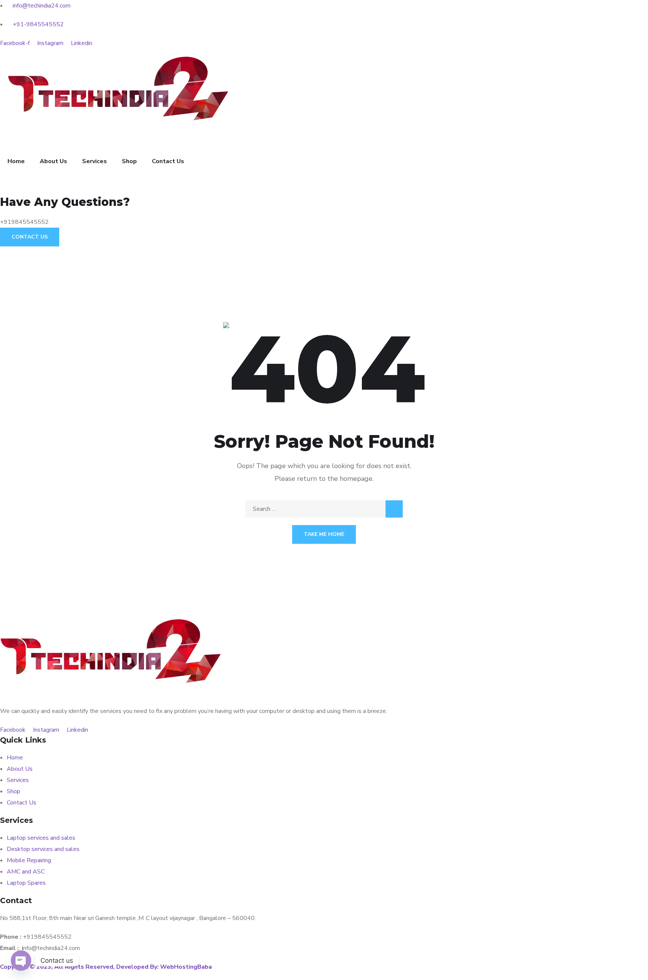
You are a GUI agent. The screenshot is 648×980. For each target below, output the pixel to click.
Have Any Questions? (65, 202)
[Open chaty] (21, 960)
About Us (53, 161)
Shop (129, 161)
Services (94, 161)
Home (16, 161)
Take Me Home (324, 534)
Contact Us (168, 161)
